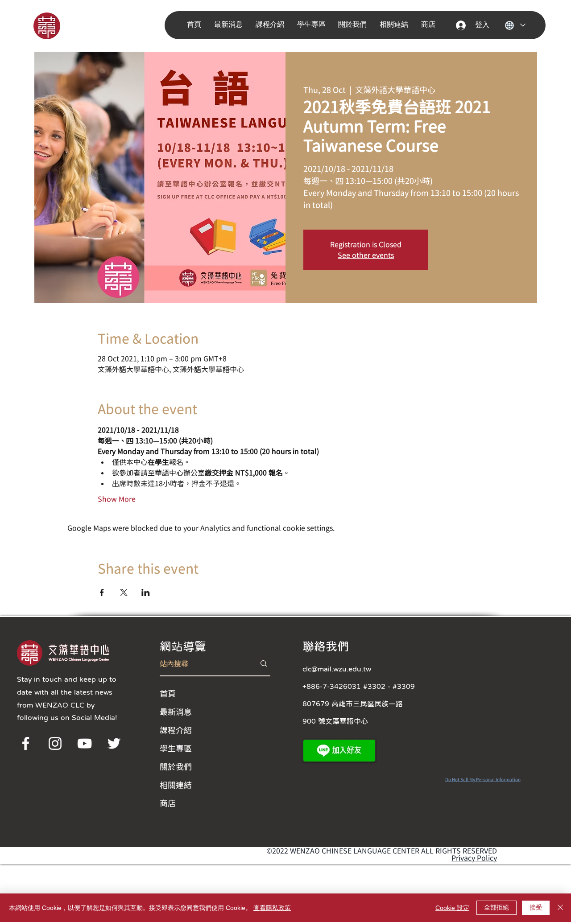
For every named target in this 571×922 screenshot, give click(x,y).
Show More (117, 498)
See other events (366, 255)
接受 (536, 907)
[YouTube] (84, 743)
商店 (168, 803)
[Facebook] (25, 743)
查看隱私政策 (272, 907)
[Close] (560, 908)
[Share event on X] (124, 592)
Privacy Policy (474, 857)
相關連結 (176, 785)
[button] (230, 24)
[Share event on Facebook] (102, 592)
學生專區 (176, 748)
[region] (59, 25)
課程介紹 (176, 730)
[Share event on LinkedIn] (145, 592)
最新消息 (176, 712)
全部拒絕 (496, 907)
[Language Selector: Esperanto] (515, 25)
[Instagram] (55, 743)
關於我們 (176, 766)
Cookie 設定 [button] (452, 907)
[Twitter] (114, 743)
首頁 (168, 693)
